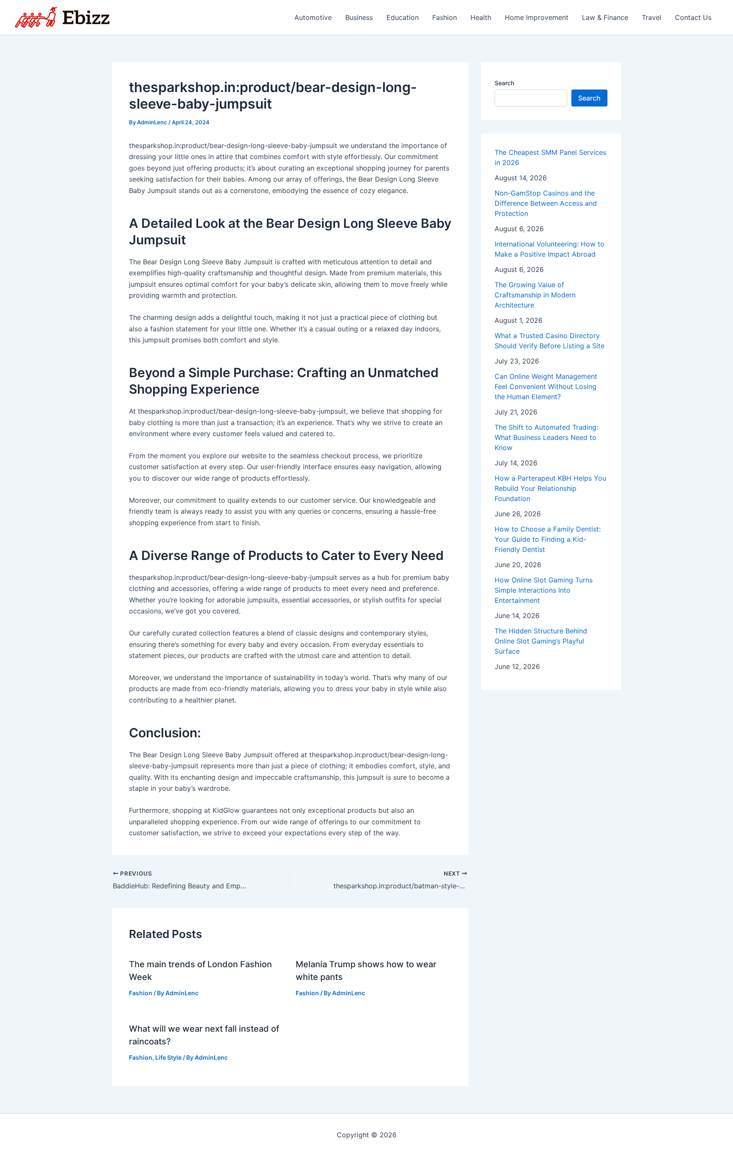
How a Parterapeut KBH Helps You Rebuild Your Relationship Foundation (550, 488)
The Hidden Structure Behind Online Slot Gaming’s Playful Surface (541, 641)
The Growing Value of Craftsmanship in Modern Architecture (535, 294)
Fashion (444, 17)
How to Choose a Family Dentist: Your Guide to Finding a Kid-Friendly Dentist (548, 539)
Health (480, 17)
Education (402, 17)
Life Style (168, 1057)
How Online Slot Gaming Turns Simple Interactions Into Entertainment (544, 590)
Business (359, 17)
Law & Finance (605, 17)
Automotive (313, 17)
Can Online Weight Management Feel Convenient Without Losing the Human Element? (546, 386)
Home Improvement (536, 17)
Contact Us (693, 17)
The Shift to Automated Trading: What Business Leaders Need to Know (546, 437)
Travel (651, 17)
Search (504, 83)
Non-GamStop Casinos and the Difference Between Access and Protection (546, 203)
